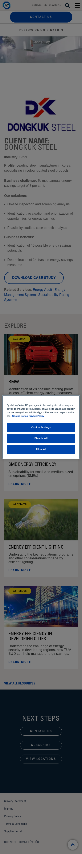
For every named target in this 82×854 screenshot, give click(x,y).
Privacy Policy (36, 416)
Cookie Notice (20, 416)
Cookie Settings (41, 427)
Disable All (41, 438)
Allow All (41, 449)
